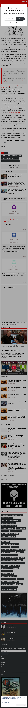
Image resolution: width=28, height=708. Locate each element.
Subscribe (20, 18)
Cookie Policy (7, 702)
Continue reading (14, 22)
